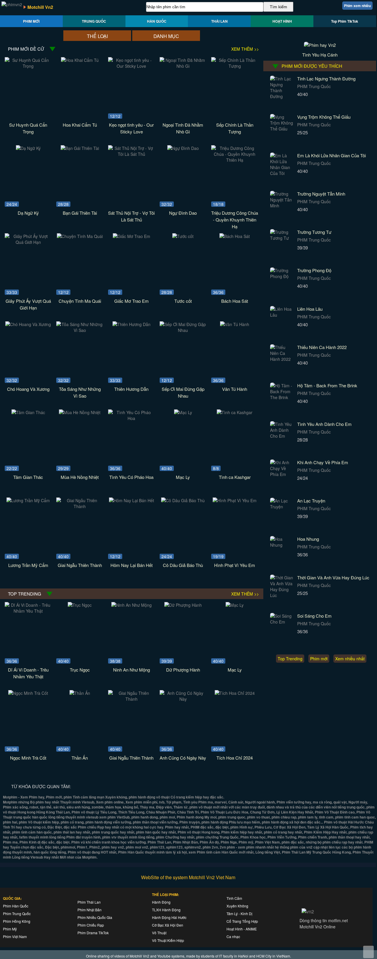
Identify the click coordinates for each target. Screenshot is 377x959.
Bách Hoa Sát (234, 301)
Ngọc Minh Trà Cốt (28, 758)
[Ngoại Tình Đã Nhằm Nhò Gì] (183, 66)
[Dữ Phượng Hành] (183, 605)
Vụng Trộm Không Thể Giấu (323, 117)
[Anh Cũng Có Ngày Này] (183, 699)
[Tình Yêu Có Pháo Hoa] (131, 418)
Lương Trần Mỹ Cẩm (28, 565)
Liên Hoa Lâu (310, 309)
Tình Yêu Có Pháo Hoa (131, 477)
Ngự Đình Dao (183, 213)
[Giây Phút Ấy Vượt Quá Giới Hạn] (28, 242)
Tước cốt (183, 301)
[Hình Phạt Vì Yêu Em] (235, 500)
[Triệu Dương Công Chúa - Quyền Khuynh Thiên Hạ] (234, 160)
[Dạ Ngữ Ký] (28, 148)
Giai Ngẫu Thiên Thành (80, 565)
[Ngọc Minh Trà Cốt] (28, 693)
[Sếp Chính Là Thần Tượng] (234, 66)
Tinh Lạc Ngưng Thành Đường (326, 78)
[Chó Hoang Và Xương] (28, 324)
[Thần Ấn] (80, 693)
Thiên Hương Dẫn (131, 389)
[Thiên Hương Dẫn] (132, 324)
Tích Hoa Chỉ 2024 (234, 758)
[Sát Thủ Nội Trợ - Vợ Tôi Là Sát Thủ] (131, 154)
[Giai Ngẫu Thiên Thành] (79, 506)
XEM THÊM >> (245, 49)
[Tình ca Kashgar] (234, 412)
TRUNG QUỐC (94, 21)
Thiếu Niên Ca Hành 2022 (322, 347)
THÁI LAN (219, 21)
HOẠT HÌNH (282, 21)
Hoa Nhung (308, 539)
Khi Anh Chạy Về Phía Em (322, 462)
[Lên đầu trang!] (368, 952)
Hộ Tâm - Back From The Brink (327, 385)
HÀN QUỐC (156, 21)
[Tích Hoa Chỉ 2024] (235, 693)
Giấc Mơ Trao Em (131, 301)
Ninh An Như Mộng (131, 670)
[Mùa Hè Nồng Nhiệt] (79, 412)
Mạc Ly (183, 477)
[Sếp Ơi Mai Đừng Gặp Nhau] (183, 330)
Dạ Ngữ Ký (28, 213)
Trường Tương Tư (314, 232)
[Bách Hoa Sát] (234, 236)
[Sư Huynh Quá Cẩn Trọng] (28, 66)
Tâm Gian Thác (28, 477)
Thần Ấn (80, 758)
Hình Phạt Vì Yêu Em (234, 565)
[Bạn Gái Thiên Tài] (80, 148)
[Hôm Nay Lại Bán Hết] (131, 500)
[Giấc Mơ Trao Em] (131, 236)
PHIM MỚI (31, 21)
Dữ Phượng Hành (183, 670)
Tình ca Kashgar (235, 477)
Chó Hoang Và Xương (28, 389)
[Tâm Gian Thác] (28, 412)
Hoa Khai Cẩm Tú (80, 125)
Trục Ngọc (80, 670)
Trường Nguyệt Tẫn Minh (321, 194)
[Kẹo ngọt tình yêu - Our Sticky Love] (131, 66)
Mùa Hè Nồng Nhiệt (80, 477)
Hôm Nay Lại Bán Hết (131, 565)
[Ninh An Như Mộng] (131, 605)
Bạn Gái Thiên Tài (80, 213)
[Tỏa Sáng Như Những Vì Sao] (79, 330)
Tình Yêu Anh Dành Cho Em (324, 424)
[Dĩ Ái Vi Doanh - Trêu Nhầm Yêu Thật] (28, 611)
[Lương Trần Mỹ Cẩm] (28, 500)
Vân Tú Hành (234, 389)
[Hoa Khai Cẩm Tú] (80, 60)
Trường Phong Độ (314, 270)
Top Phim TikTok (344, 21)
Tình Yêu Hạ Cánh (320, 55)
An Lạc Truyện (311, 500)
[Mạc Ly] (183, 412)
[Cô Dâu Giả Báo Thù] (183, 500)
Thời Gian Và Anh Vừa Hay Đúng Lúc (333, 577)
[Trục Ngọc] (80, 605)
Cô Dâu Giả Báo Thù (183, 565)
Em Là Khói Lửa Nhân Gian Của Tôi (331, 155)
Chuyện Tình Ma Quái (80, 301)
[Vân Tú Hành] (234, 324)
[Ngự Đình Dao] (183, 148)
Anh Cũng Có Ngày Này (183, 758)
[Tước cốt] (183, 236)
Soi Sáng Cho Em (314, 616)
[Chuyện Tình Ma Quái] (80, 236)
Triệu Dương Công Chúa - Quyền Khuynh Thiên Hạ (234, 219)
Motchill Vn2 (40, 7)
